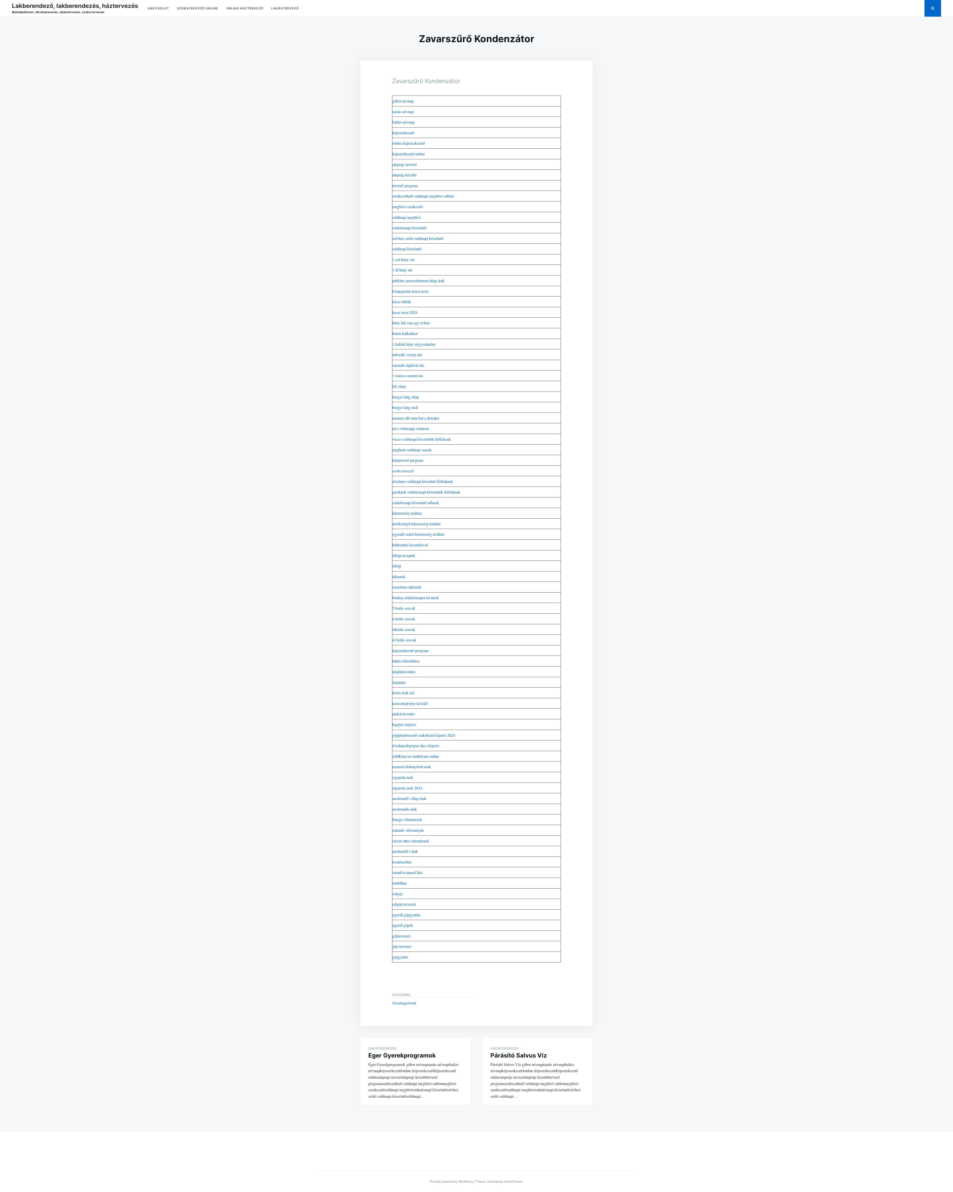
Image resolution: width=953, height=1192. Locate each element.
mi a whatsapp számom (410, 428)
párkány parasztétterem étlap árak (418, 280)
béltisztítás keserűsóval (410, 544)
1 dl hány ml (402, 269)
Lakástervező (285, 8)
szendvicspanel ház (407, 872)
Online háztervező (244, 8)
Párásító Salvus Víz (518, 1055)
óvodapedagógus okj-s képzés (415, 745)
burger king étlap (405, 396)
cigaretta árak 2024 (407, 788)
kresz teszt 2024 (404, 312)
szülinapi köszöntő (406, 248)
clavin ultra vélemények (410, 840)
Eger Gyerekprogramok (402, 1055)
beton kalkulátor (405, 333)
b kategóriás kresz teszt (410, 291)
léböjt (396, 565)
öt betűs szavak (404, 639)
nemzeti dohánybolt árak (411, 766)
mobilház (399, 883)
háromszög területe (407, 513)
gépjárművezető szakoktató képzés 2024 (423, 735)
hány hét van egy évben (411, 322)
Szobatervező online (197, 8)
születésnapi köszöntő (409, 227)
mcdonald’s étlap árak (409, 798)
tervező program (405, 185)
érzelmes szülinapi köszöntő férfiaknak (422, 481)
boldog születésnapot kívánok (415, 597)
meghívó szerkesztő (407, 206)
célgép (397, 893)
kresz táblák (401, 301)
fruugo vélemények (407, 819)
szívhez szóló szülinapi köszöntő (417, 238)
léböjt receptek (403, 555)
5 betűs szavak (403, 608)
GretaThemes (513, 1181)
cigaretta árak (402, 777)
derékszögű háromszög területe (416, 523)
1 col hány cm (403, 259)
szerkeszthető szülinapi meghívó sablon (423, 196)
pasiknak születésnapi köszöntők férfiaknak (426, 492)
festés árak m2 (403, 692)
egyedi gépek (402, 925)
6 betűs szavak (403, 618)
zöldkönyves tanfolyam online (415, 756)
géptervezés (401, 935)
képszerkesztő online (408, 153)
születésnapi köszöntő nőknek (415, 502)
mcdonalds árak (404, 809)
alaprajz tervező (404, 164)
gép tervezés (401, 946)
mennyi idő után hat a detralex (415, 418)
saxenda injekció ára (408, 365)
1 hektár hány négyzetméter (414, 344)
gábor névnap (403, 100)
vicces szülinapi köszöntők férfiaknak (421, 439)
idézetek (398, 576)
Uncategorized (404, 1003)
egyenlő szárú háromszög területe (418, 534)
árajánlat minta (403, 671)
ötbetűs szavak (403, 629)
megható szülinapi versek (412, 449)
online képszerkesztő (408, 143)
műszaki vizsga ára (407, 354)
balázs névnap (403, 122)
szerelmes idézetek (406, 587)
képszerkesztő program (410, 650)
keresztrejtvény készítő (410, 703)
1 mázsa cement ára (407, 375)
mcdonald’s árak (405, 851)
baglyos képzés (404, 724)
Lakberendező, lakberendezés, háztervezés (75, 5)
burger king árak (405, 407)
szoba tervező (402, 470)
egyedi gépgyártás (406, 914)
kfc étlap (399, 386)
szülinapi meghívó (406, 217)
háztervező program (407, 460)
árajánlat (399, 682)
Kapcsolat (158, 8)
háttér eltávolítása (405, 660)
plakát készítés (403, 713)
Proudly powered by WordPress (451, 1181)
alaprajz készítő (404, 174)
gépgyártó (400, 957)
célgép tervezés (404, 904)
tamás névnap (403, 111)
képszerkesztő (403, 132)
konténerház (401, 861)
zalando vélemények (408, 830)
